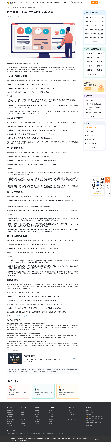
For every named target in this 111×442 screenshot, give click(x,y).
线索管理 (89, 58)
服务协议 (51, 421)
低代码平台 (43, 433)
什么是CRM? (89, 100)
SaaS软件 (23, 410)
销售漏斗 (99, 58)
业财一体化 (55, 433)
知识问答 (37, 423)
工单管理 (99, 70)
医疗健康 (23, 419)
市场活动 (37, 416)
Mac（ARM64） (74, 419)
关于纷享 (63, 2)
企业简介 (51, 410)
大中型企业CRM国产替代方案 (94, 113)
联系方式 (51, 419)
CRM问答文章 (14, 7)
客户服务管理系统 (11, 414)
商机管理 (99, 54)
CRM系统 (14, 433)
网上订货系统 (26, 433)
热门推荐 (9, 430)
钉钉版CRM (9, 423)
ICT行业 (22, 416)
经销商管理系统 (10, 416)
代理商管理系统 (10, 419)
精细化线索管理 (90, 116)
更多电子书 (94, 41)
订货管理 (99, 66)
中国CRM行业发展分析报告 (94, 104)
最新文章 (14, 430)
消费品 (22, 412)
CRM (8, 7)
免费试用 (94, 2)
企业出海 (65, 433)
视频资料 (37, 421)
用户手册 (37, 412)
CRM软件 (9, 433)
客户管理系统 (19, 433)
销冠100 (70, 433)
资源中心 (42, 2)
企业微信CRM (10, 421)
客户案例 (35, 2)
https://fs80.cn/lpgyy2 (20, 316)
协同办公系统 (32, 433)
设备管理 (89, 70)
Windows (72, 414)
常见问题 (37, 410)
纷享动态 (51, 412)
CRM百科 (37, 426)
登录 (87, 2)
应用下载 (71, 407)
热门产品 (9, 407)
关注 (25, 16)
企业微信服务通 (10, 426)
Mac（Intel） (73, 416)
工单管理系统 (50, 433)
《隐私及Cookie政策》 (77, 438)
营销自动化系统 (10, 412)
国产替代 (61, 433)
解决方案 (28, 2)
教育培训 (23, 426)
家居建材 (23, 423)
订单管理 (89, 62)
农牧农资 (23, 421)
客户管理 (99, 62)
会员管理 (89, 66)
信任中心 (51, 414)
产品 (22, 2)
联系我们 (88, 407)
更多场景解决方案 (94, 74)
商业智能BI (38, 433)
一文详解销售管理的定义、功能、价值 (94, 108)
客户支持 (49, 2)
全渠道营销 (89, 54)
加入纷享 (51, 416)
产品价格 (37, 414)
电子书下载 (37, 419)
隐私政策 (51, 423)
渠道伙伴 (56, 2)
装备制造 (23, 414)
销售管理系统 (10, 410)
